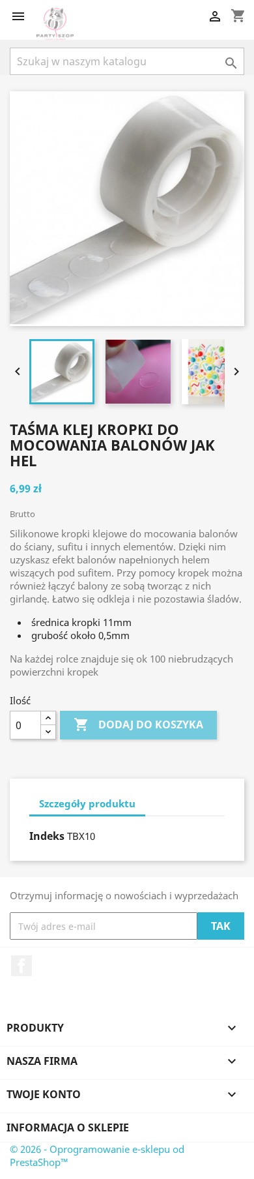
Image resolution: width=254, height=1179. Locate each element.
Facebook (21, 965)
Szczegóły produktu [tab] (87, 803)
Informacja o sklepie (68, 1127)
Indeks (46, 836)
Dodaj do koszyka (138, 724)
